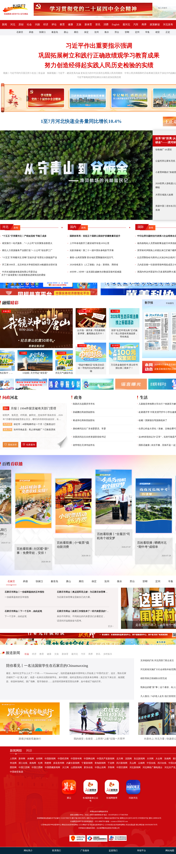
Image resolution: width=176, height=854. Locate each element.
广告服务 (84, 850)
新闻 (4, 24)
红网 (40, 763)
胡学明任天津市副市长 (84, 445)
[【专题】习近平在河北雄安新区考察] (87, 98)
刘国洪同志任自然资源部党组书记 (89, 437)
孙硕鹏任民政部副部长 (84, 412)
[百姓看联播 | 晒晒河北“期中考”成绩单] (139, 506)
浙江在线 (23, 763)
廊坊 (76, 32)
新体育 (88, 24)
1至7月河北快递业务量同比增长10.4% (81, 121)
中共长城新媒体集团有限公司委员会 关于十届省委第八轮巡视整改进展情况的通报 (23, 273)
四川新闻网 (121, 763)
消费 (106, 24)
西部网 (13, 767)
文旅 (78, 24)
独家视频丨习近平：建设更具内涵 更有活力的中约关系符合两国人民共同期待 (84, 73)
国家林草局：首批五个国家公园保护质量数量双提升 (95, 236)
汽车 (135, 24)
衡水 (107, 32)
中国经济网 (63, 758)
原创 (21, 24)
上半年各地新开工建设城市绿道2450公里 (89, 243)
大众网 (159, 758)
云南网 (141, 763)
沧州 (96, 32)
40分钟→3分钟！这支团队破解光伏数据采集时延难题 (95, 272)
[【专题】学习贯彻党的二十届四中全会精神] (45, 98)
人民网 (13, 758)
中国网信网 (89, 758)
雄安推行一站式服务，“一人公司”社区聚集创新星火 (27, 243)
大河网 (150, 758)
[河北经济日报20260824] (156, 331)
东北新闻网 (139, 758)
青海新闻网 (100, 763)
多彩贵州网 (58, 763)
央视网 (30, 758)
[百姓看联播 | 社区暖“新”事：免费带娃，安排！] (18, 501)
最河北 (126, 24)
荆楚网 (48, 763)
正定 (168, 32)
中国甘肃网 (121, 767)
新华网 (22, 758)
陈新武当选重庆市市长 (84, 404)
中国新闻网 (50, 758)
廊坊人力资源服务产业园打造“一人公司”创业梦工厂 (27, 250)
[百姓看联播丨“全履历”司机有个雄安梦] (99, 497)
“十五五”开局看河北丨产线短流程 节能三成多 (24, 236)
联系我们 (56, 850)
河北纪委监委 (131, 825)
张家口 (42, 32)
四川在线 (162, 763)
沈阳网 (128, 758)
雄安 (157, 32)
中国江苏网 (24, 767)
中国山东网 (100, 767)
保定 (86, 32)
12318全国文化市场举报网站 (115, 825)
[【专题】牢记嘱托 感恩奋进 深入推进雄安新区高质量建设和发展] (129, 98)
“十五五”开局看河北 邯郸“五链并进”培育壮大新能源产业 (29, 257)
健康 (70, 24)
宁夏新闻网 (87, 763)
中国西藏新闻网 (52, 767)
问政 (37, 24)
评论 (54, 24)
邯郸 (127, 32)
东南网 (167, 758)
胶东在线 (88, 767)
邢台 (117, 32)
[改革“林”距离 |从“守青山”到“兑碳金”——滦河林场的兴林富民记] (76, 175)
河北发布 (168, 24)
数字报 (149, 302)
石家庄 (19, 32)
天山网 (132, 763)
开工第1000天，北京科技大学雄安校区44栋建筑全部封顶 (29, 264)
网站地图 (169, 850)
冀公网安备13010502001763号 (146, 825)
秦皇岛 (54, 32)
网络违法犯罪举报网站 (70, 825)
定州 (137, 32)
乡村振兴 (107, 654)
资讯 (97, 24)
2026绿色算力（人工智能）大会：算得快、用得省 (94, 264)
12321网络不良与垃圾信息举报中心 (91, 825)
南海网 (32, 763)
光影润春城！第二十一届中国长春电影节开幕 (92, 250)
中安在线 (151, 763)
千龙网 (111, 763)
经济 (45, 24)
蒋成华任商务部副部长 (84, 420)
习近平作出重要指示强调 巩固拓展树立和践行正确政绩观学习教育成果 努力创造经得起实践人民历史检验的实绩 (99, 55)
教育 (62, 24)
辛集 (147, 32)
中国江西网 (37, 767)
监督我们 (113, 850)
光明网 (39, 758)
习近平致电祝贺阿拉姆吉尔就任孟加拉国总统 (99, 77)
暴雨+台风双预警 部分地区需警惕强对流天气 (91, 257)
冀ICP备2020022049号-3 (95, 818)
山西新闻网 (76, 767)
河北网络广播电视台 (152, 767)
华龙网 (13, 763)
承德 (31, 32)
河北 (12, 24)
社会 (29, 24)
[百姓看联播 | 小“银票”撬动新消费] (59, 506)
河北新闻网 (135, 767)
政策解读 (155, 24)
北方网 (119, 758)
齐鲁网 (111, 767)
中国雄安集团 (16, 772)
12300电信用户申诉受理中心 (51, 825)
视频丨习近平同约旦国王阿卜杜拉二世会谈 (24, 73)
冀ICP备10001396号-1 (79, 818)
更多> (111, 626)
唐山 (66, 32)
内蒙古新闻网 (72, 763)
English (115, 24)
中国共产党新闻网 (105, 758)
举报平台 (141, 850)
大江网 (65, 767)
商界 (144, 24)
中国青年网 (76, 758)
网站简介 (28, 850)
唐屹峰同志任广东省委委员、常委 (89, 428)
